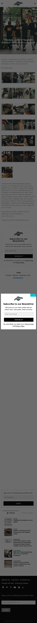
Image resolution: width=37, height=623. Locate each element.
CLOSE (33, 295)
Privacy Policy (20, 326)
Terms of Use (29, 324)
